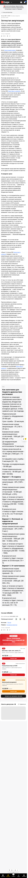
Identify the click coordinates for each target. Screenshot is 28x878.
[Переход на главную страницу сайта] (5, 2)
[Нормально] (20, 619)
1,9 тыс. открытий (5, 627)
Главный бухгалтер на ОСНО (9, 665)
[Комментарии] (1, 36)
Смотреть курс (13, 658)
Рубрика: (3, 625)
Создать (13, 876)
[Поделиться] (9, 36)
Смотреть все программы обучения (13, 696)
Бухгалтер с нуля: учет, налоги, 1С (11, 650)
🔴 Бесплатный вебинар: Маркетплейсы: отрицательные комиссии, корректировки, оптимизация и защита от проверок (13, 8)
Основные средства (15, 15)
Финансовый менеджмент (9, 682)
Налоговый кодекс (10, 50)
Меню (19, 876)
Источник (4, 622)
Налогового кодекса (14, 91)
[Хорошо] (16, 619)
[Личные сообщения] (21, 2)
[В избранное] (7, 36)
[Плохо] (24, 619)
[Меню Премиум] (11, 2)
